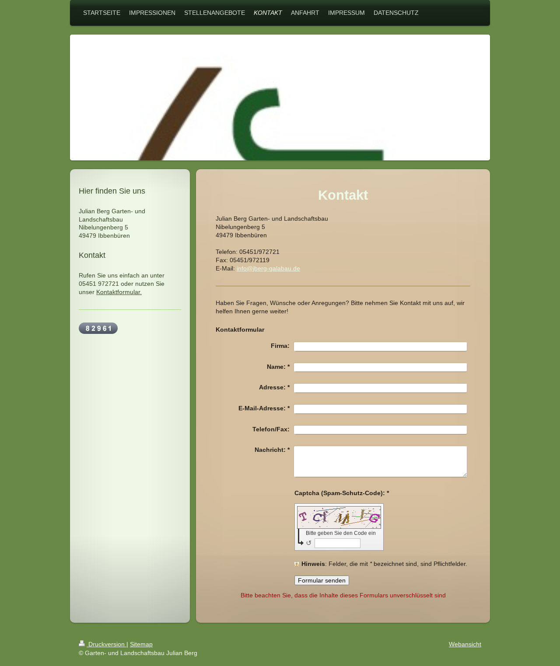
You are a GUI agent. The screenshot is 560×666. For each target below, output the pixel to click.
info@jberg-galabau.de (268, 268)
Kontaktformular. (119, 291)
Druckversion (106, 644)
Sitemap (141, 644)
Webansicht (465, 644)
